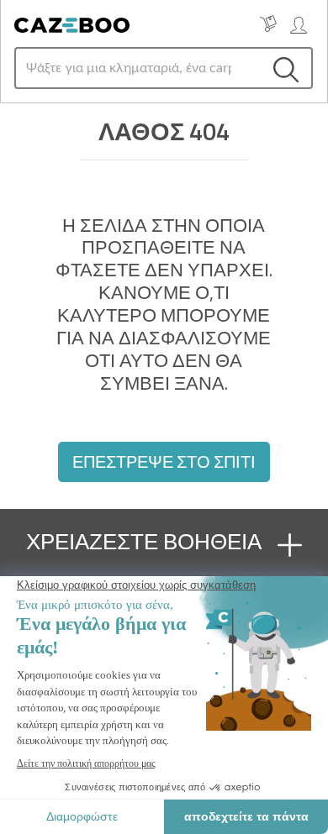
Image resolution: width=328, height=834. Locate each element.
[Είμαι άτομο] (298, 23)
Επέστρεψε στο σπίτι (164, 461)
